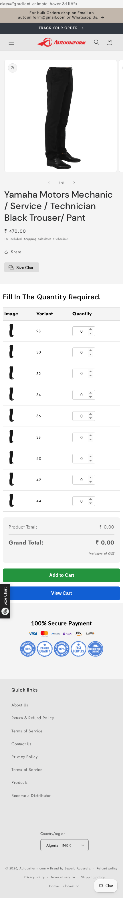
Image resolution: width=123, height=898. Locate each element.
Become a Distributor (31, 795)
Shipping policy (93, 877)
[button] (11, 42)
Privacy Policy (24, 757)
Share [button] (16, 252)
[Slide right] (74, 182)
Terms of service (63, 877)
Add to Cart (61, 575)
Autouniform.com (32, 868)
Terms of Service (27, 731)
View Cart (61, 593)
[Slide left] (49, 182)
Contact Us (21, 744)
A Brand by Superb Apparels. (69, 868)
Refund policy (107, 868)
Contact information (64, 886)
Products (19, 782)
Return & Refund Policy (32, 718)
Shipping (30, 239)
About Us (19, 705)
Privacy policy (34, 877)
